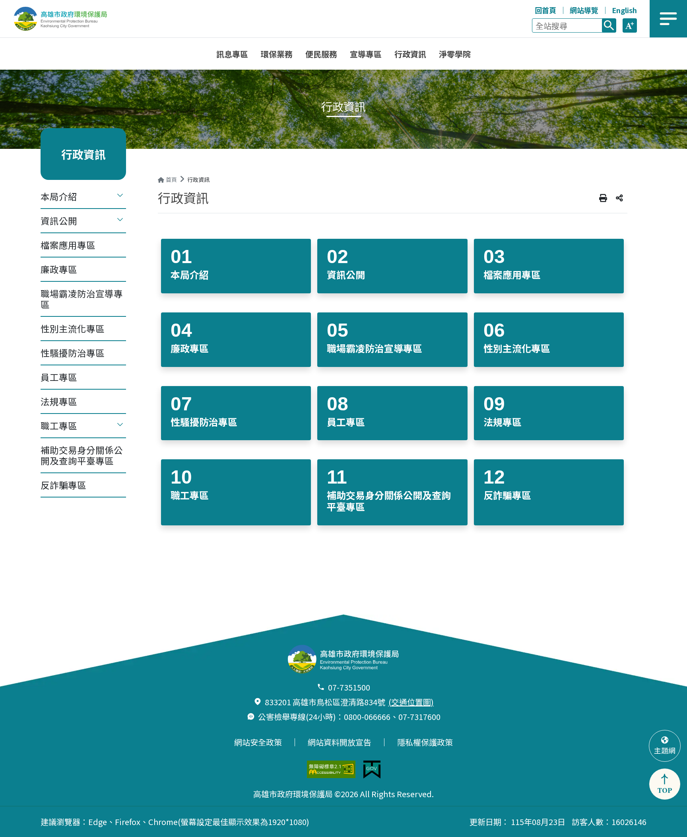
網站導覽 (584, 10)
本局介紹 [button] (59, 196)
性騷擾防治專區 (73, 352)
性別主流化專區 (73, 328)
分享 (619, 198)
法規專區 (59, 401)
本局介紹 (190, 274)
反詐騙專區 (63, 484)
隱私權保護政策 (425, 742)
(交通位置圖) (411, 702)
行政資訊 (198, 179)
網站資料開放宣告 (339, 742)
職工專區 (190, 495)
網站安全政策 (258, 742)
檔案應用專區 (68, 244)
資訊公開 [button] (59, 220)
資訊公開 (346, 274)
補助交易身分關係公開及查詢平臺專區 (82, 455)
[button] (630, 25)
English (624, 10)
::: (527, 9)
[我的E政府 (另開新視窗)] (371, 769)
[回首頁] (66, 18)
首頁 (171, 179)
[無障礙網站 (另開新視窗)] (331, 769)
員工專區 (59, 377)
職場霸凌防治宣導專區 (82, 298)
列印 (603, 198)
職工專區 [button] (59, 425)
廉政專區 (59, 269)
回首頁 (545, 10)
